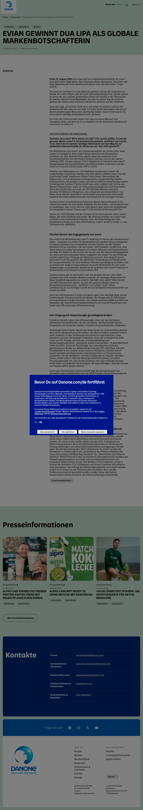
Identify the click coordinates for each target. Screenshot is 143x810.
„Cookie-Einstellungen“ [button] (44, 411)
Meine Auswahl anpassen (92, 432)
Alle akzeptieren (47, 432)
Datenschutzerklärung (61, 413)
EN (41, 422)
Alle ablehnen (68, 432)
